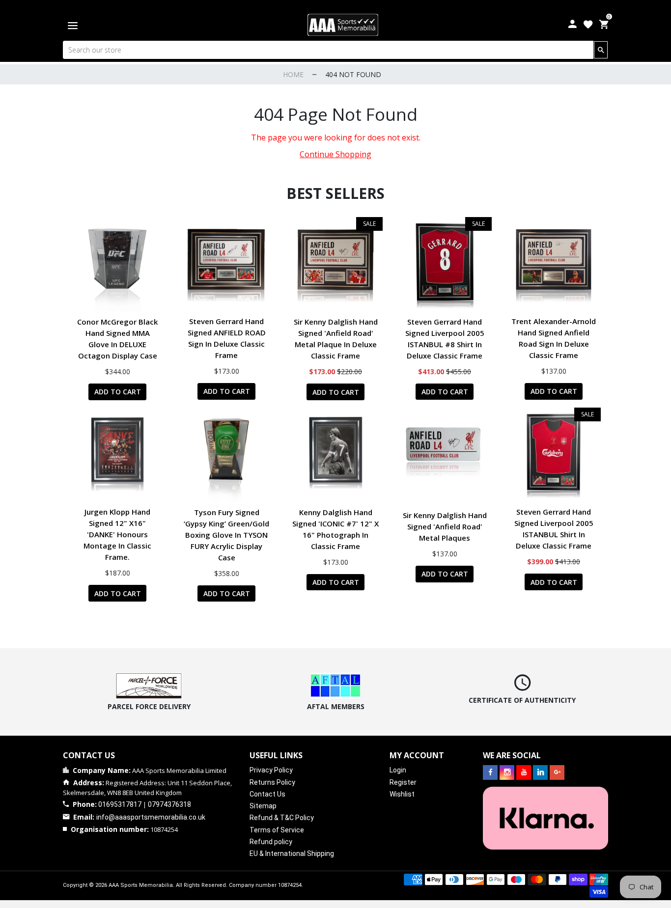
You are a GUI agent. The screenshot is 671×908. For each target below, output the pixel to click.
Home (293, 74)
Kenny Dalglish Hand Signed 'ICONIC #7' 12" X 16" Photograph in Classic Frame (335, 529)
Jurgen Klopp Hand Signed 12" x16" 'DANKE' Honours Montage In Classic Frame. (117, 534)
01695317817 (119, 804)
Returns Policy (272, 782)
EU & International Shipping (292, 853)
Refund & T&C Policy (282, 818)
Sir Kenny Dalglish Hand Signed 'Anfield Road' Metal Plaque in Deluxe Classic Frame (336, 338)
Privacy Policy (271, 770)
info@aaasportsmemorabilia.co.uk (150, 817)
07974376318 (169, 804)
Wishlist (402, 794)
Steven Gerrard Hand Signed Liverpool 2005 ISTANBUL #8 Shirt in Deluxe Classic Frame (444, 338)
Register (403, 782)
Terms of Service (277, 830)
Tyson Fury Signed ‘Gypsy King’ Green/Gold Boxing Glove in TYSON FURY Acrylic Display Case (226, 534)
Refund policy (271, 842)
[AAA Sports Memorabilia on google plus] (557, 772)
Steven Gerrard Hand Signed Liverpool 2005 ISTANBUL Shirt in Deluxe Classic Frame (553, 528)
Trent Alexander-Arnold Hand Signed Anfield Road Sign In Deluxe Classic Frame (553, 338)
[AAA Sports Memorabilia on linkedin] (540, 772)
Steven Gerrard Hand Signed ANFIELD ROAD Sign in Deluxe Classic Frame (227, 338)
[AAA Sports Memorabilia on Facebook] (490, 772)
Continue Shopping (335, 154)
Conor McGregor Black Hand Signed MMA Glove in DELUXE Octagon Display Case (117, 338)
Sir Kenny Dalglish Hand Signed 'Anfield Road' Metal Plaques (445, 526)
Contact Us (267, 794)
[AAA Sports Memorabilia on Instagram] (507, 772)
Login (398, 770)
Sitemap (263, 806)
